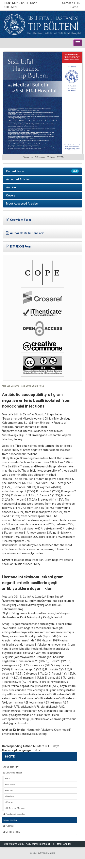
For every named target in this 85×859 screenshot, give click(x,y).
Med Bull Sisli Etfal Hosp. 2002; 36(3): (20, 386)
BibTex (9, 790)
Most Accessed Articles (22, 203)
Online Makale (47, 853)
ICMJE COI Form (20, 246)
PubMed (9, 826)
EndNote (10, 784)
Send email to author (15, 814)
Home (75, 7)
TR (78, 3)
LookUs (34, 853)
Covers (10, 195)
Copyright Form (20, 219)
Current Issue (41, 171)
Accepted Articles (18, 179)
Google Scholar (12, 832)
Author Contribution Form (27, 233)
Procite (9, 802)
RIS (8, 778)
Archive (11, 187)
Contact (68, 3)
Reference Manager (16, 808)
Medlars (10, 796)
